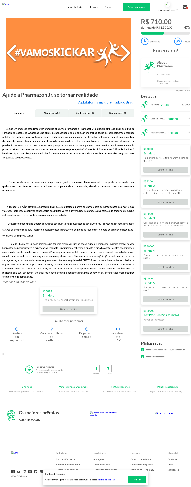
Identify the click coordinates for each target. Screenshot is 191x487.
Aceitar (137, 479)
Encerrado (155, 41)
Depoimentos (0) (117, 112)
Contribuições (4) (85, 112)
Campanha (18, 112)
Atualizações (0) (52, 112)
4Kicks (186, 41)
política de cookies (106, 479)
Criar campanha (136, 7)
